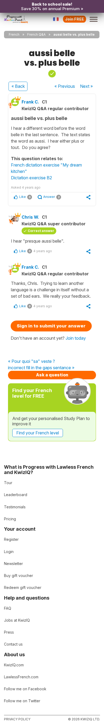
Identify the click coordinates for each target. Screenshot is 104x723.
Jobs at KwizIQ (17, 620)
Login (9, 551)
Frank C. (30, 102)
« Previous (64, 86)
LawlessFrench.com (21, 677)
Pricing (10, 519)
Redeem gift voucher (22, 587)
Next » (86, 86)
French (14, 34)
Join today (76, 338)
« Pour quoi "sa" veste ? (31, 361)
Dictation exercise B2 (31, 177)
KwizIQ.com (14, 665)
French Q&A (36, 34)
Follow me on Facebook (25, 689)
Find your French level (37, 432)
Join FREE (74, 19)
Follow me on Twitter (22, 701)
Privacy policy (17, 719)
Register (11, 539)
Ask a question (52, 374)
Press (9, 632)
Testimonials (15, 507)
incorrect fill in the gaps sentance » (41, 367)
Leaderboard (15, 494)
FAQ (7, 608)
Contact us (13, 644)
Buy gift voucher (18, 575)
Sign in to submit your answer (51, 326)
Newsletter (13, 563)
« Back (18, 86)
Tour (8, 482)
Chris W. (30, 217)
